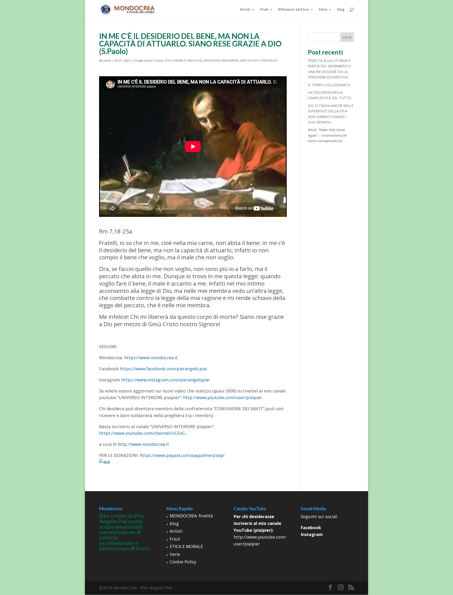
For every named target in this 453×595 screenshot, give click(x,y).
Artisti (245, 10)
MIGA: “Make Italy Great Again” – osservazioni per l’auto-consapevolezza (327, 135)
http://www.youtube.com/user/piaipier (222, 397)
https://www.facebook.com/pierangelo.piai (163, 368)
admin (107, 61)
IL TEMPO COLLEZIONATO (329, 85)
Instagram (312, 534)
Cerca (347, 37)
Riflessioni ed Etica (293, 10)
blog (340, 10)
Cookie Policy (183, 562)
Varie (323, 10)
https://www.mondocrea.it (151, 357)
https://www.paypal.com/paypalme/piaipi (182, 455)
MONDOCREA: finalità (191, 516)
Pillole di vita (195, 61)
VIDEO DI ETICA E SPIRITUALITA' (258, 61)
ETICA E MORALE (175, 61)
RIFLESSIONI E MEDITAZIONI (221, 61)
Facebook (311, 527)
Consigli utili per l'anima (148, 61)
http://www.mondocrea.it (143, 444)
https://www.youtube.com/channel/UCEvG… (143, 433)
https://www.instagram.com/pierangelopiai (165, 380)
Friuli (264, 10)
